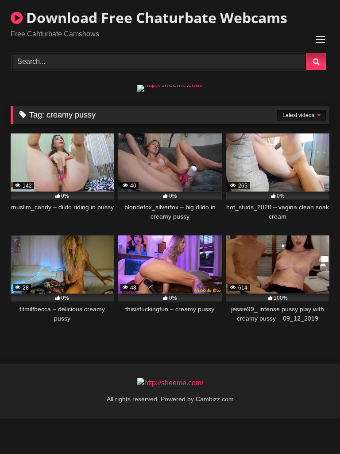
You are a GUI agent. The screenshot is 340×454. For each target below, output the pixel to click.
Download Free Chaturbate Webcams (155, 17)
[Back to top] (312, 427)
